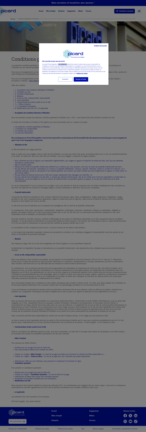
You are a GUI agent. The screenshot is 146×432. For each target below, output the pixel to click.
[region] (73, 64)
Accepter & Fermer (81, 79)
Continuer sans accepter (100, 45)
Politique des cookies (82, 73)
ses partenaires (62, 64)
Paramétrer (65, 79)
